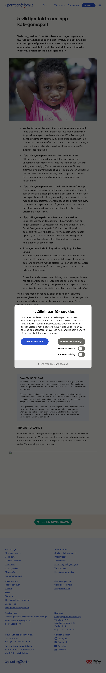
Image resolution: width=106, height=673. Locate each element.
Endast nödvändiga (71, 341)
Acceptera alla (34, 341)
